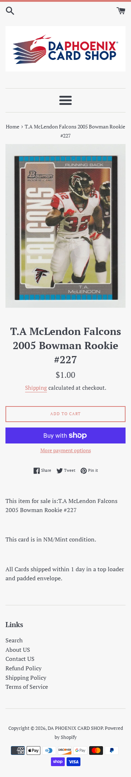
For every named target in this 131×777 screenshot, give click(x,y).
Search (14, 640)
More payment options (65, 450)
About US (17, 650)
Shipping (36, 387)
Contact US (20, 659)
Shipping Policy (25, 678)
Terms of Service (26, 687)
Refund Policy (23, 668)
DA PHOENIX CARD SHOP (75, 728)
